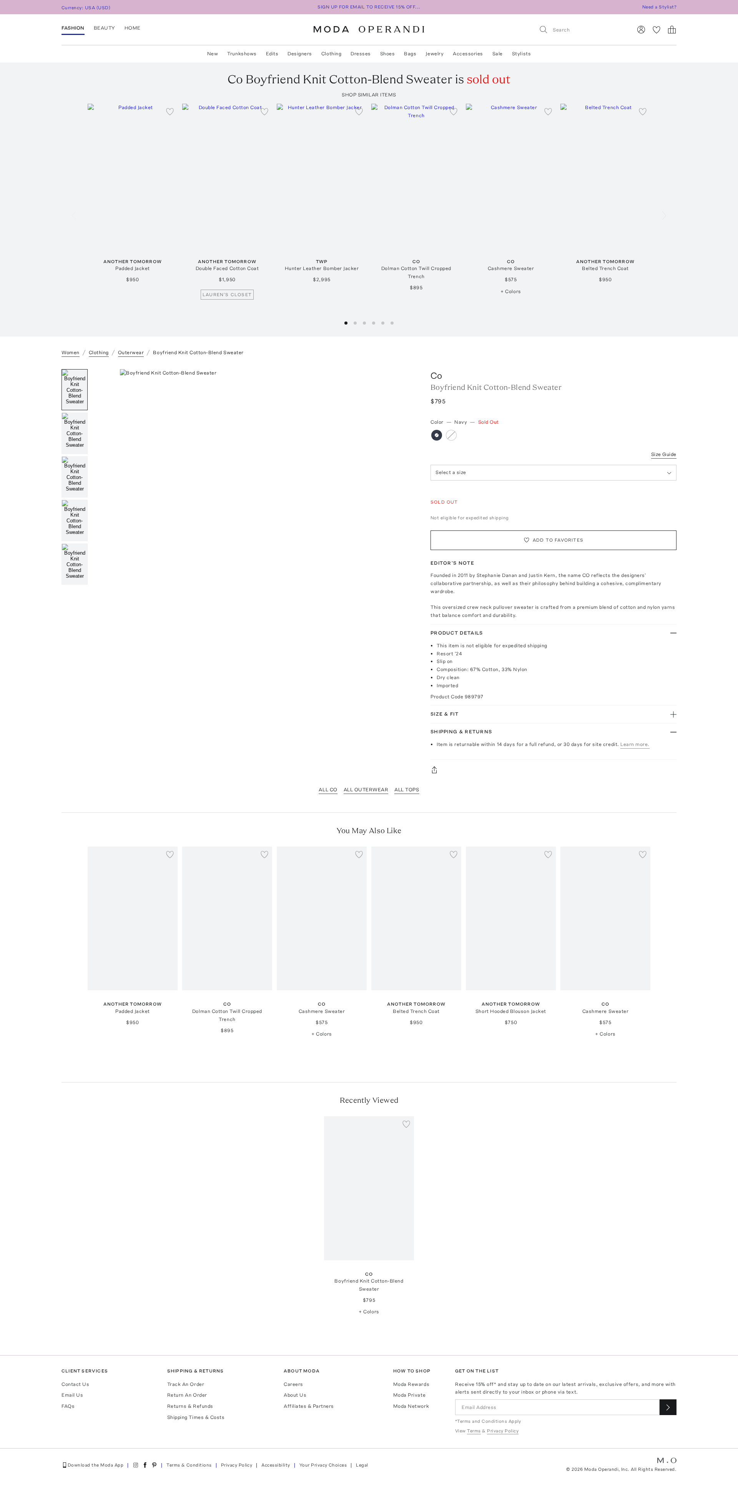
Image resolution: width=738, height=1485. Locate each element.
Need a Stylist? (659, 7)
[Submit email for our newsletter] (668, 1407)
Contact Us (75, 1384)
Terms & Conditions (189, 1465)
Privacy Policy (237, 1465)
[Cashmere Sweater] (511, 176)
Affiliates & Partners (309, 1406)
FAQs (68, 1406)
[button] (345, 323)
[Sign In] (641, 29)
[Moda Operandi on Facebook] (145, 1465)
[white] (451, 435)
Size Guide (663, 454)
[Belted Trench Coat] (605, 176)
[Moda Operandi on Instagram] (136, 1465)
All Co (328, 789)
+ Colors (510, 291)
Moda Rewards (411, 1384)
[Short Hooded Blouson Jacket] (511, 919)
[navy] (436, 435)
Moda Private (409, 1395)
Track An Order (185, 1384)
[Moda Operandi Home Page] (369, 29)
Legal (362, 1465)
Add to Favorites (558, 540)
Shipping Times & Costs (195, 1417)
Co (436, 375)
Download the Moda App (95, 1465)
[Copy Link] (553, 770)
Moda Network (411, 1406)
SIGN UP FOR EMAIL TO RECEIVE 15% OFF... (369, 7)
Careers (293, 1384)
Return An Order (187, 1395)
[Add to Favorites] (170, 111)
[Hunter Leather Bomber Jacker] (322, 176)
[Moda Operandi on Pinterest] (154, 1465)
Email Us (72, 1395)
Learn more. (635, 744)
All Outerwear (366, 789)
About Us (295, 1395)
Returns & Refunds (190, 1406)
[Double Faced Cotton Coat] (227, 176)
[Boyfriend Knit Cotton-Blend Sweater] (369, 1188)
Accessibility (275, 1465)
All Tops (406, 789)
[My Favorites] (656, 29)
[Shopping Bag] (671, 29)
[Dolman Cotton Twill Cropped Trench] (416, 176)
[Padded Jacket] (133, 176)
